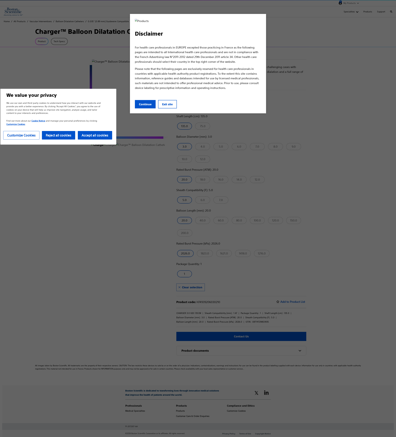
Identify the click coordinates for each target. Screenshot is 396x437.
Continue (145, 104)
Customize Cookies (21, 135)
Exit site (167, 104)
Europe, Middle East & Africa (375, 3)
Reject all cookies (58, 135)
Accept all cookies (95, 135)
